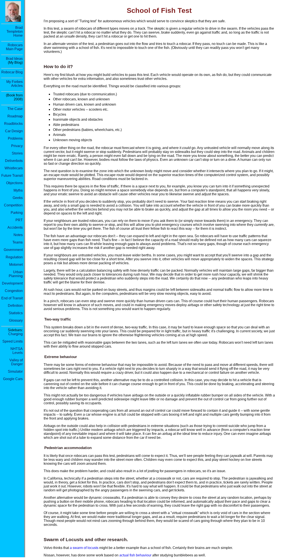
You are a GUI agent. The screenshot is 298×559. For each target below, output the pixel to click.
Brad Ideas (14, 58)
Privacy (17, 146)
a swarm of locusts (84, 548)
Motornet (16, 264)
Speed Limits (12, 341)
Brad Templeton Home (15, 31)
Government (13, 250)
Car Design (14, 131)
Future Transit (12, 175)
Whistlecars (14, 168)
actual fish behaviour (135, 555)
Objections (14, 183)
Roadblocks (13, 123)
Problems (15, 138)
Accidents (15, 227)
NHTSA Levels (16, 351)
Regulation (14, 257)
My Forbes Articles (14, 83)
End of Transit (12, 298)
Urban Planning (16, 274)
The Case (15, 109)
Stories (17, 153)
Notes (18, 235)
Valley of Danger (16, 362)
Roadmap (15, 116)
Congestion (14, 291)
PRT (19, 220)
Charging (15, 334)
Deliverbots (14, 161)
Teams (17, 242)
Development (12, 283)
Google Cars (13, 379)
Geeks (18, 198)
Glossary (16, 320)
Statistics (16, 313)
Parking (17, 212)
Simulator (15, 371)
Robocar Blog (12, 72)
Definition (15, 305)
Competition (13, 205)
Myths (18, 190)
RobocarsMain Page (14, 47)
